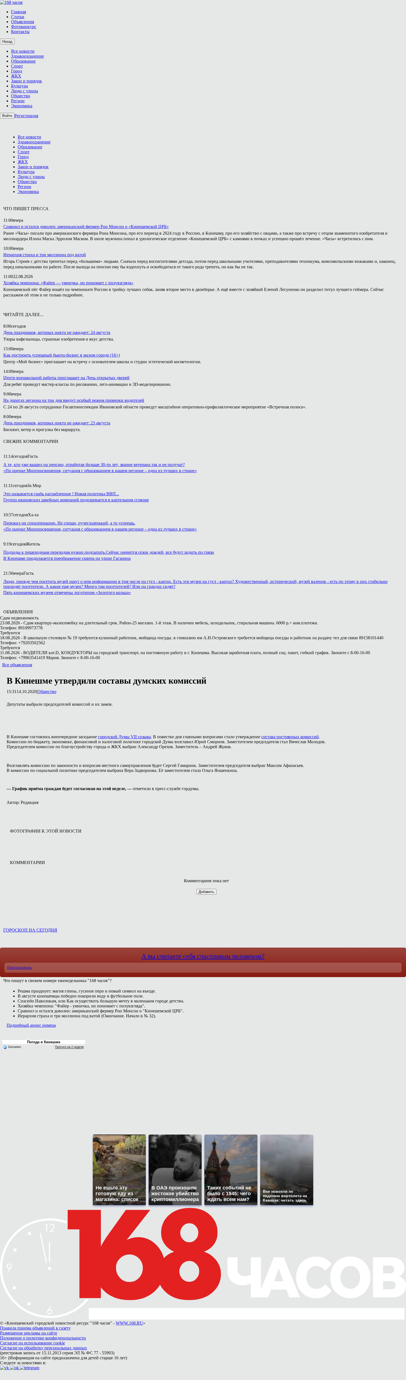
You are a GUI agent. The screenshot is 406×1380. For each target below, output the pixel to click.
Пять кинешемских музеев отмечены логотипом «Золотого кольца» (67, 592)
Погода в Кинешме (43, 1042)
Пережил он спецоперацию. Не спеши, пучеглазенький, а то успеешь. (69, 523)
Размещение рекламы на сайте (28, 1333)
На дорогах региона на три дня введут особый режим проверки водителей (73, 400)
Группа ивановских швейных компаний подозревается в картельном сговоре (76, 500)
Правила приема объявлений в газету (35, 1328)
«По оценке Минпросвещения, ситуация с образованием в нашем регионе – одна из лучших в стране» (100, 470)
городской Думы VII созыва (124, 736)
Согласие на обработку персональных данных (43, 1348)
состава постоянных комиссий (290, 736)
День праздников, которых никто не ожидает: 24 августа (56, 332)
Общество (46, 691)
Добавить (206, 892)
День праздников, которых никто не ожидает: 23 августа (56, 423)
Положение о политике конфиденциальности (43, 1338)
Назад (7, 41)
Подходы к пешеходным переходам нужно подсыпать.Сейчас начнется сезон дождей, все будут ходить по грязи (108, 552)
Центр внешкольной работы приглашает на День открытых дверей (66, 377)
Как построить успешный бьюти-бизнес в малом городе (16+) (61, 355)
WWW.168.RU (129, 1323)
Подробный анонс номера (31, 1025)
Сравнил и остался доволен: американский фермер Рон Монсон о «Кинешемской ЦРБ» (86, 226)
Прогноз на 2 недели (69, 1047)
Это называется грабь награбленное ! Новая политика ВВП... (61, 493)
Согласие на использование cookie (32, 1343)
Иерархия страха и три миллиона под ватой (44, 254)
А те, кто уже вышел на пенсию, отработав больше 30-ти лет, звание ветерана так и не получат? (94, 464)
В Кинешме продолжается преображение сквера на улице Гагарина (67, 558)
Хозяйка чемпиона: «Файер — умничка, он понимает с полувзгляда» (68, 282)
